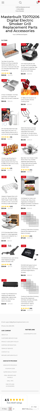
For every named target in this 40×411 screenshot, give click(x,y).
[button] (6, 73)
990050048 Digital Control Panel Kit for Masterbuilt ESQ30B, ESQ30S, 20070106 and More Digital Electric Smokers (29, 268)
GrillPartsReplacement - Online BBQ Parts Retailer (20, 9)
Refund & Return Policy (9, 355)
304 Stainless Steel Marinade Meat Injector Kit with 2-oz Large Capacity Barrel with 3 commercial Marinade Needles (9, 131)
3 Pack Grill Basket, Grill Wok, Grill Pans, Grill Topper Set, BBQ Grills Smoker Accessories (9, 96)
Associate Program (10, 365)
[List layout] (14, 409)
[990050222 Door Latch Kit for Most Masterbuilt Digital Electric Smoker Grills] (10, 250)
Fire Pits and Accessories (10, 385)
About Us (4, 334)
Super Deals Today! (10, 372)
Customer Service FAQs (9, 338)
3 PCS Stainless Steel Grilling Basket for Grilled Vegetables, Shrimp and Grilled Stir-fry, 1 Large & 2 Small (9, 235)
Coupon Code (10, 368)
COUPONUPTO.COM (30, 333)
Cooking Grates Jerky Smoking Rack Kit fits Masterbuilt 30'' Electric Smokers (29, 231)
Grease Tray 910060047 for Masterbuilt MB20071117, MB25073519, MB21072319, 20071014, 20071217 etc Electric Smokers (9, 297)
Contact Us (5, 352)
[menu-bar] (3, 2)
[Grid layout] (10, 409)
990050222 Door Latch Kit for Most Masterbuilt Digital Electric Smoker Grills (9, 259)
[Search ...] (20, 2)
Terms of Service (7, 348)
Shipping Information (8, 345)
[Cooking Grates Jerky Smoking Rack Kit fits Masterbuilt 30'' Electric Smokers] (30, 219)
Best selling (27, 409)
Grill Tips (10, 380)
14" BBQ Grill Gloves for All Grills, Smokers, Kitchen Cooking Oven (28, 99)
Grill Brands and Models (10, 376)
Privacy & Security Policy (10, 341)
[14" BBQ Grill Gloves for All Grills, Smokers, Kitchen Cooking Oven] (30, 87)
